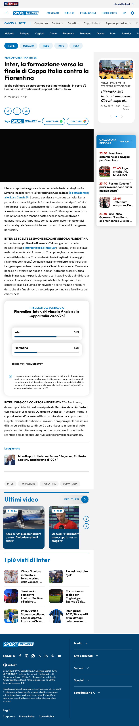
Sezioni (78, 668)
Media (78, 643)
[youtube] (59, 656)
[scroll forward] (86, 526)
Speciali (79, 680)
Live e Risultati (83, 656)
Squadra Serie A (84, 692)
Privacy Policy (27, 716)
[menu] (6, 13)
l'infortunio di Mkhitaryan (39, 247)
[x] (39, 656)
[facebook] (20, 656)
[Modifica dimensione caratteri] (26, 111)
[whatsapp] (33, 656)
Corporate (9, 716)
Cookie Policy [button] (46, 716)
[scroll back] (86, 519)
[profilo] (132, 13)
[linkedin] (46, 656)
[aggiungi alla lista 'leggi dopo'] (17, 111)
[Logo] (26, 13)
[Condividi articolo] (8, 111)
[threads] (52, 656)
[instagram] (26, 656)
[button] (11, 46)
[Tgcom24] (11, 4)
